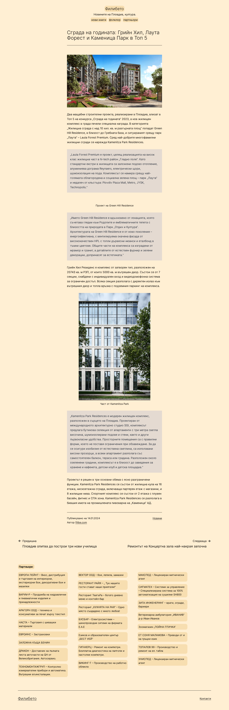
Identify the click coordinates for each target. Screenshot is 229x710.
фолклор (115, 19)
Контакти (205, 698)
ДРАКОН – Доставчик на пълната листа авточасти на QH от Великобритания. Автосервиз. (39, 654)
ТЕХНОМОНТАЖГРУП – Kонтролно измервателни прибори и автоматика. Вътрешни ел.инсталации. (42, 670)
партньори (130, 19)
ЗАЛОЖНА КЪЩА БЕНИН (34, 642)
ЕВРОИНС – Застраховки (34, 634)
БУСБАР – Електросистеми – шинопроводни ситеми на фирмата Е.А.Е (100, 623)
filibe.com (81, 522)
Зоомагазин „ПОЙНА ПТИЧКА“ (157, 626)
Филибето (114, 8)
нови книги (98, 19)
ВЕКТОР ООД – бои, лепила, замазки (101, 574)
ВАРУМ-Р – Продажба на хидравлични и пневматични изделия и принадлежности (42, 598)
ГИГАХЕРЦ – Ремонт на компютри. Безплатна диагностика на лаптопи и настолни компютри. (101, 650)
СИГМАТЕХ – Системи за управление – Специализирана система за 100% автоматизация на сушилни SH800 (161, 590)
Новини (157, 518)
